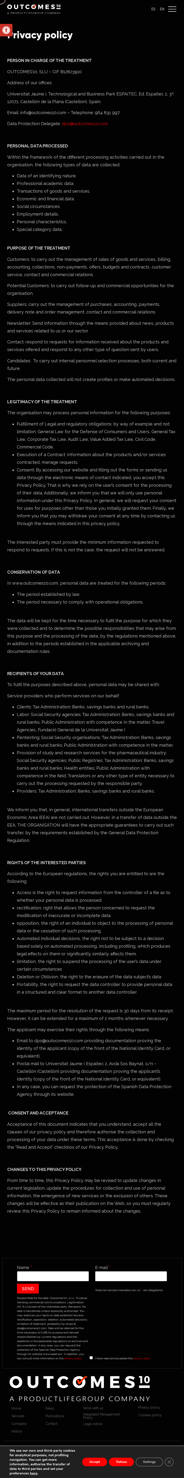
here (33, 1473)
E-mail (102, 1267)
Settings (149, 1462)
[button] (172, 9)
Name (24, 1267)
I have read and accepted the (123, 1358)
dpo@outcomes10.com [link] (85, 123)
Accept (94, 1462)
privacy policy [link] (73, 1358)
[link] (6, 30)
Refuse (121, 1462)
